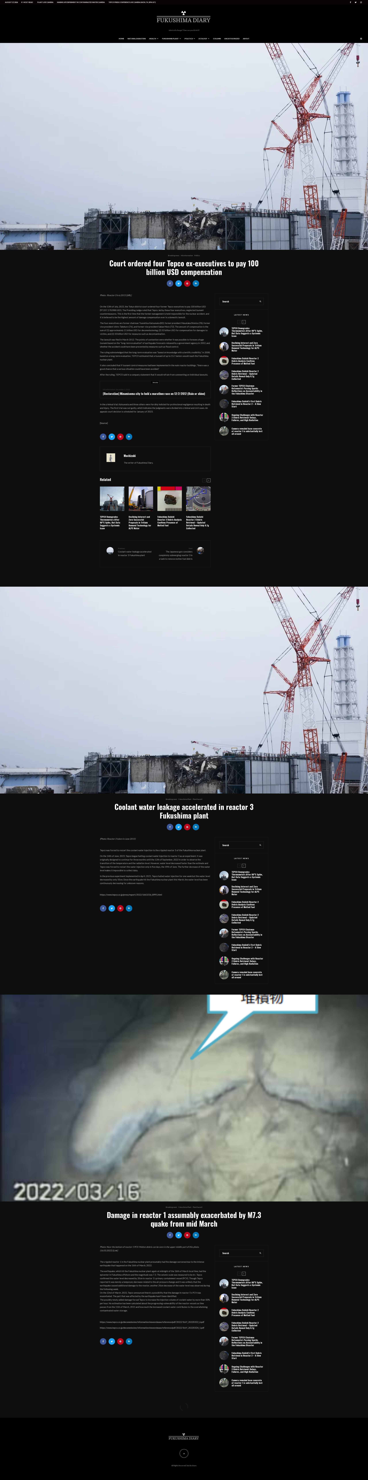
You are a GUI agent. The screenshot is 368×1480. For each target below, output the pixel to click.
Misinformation (187, 255)
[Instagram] (361, 2)
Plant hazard (197, 799)
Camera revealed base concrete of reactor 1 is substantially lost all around (247, 431)
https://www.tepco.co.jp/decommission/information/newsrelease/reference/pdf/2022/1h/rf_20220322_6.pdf (152, 1322)
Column (217, 38)
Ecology (203, 38)
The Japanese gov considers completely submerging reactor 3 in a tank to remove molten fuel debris (175, 553)
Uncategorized (231, 38)
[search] (260, 301)
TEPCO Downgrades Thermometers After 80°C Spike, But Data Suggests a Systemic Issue (110, 522)
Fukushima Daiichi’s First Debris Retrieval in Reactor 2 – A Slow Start (247, 404)
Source (103, 423)
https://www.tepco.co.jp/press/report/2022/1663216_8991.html (131, 894)
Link (115, 1250)
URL (129, 295)
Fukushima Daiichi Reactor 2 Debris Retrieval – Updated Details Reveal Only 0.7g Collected (197, 522)
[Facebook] (350, 2)
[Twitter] (355, 2)
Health (152, 38)
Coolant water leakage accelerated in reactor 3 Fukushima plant (134, 551)
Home (121, 38)
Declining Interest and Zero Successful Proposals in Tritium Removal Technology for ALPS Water (140, 522)
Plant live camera (45, 2)
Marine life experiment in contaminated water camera (81, 2)
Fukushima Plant (170, 38)
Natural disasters (137, 38)
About (246, 38)
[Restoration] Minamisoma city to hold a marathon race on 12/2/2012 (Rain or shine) (154, 393)
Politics (189, 38)
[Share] (170, 283)
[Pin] (187, 283)
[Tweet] (178, 283)
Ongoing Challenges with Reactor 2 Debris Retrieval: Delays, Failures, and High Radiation (247, 417)
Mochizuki (130, 455)
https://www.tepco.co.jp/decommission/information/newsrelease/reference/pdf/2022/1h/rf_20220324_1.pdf (152, 1327)
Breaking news (173, 255)
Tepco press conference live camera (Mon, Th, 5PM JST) (132, 2)
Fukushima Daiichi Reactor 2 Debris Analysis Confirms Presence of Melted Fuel (169, 521)
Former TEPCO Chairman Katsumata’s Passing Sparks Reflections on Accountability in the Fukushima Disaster (247, 389)
